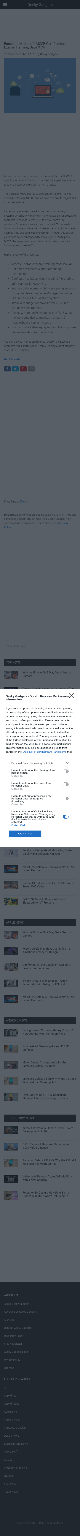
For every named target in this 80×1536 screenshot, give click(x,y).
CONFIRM (25, 833)
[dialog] (40, 768)
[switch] (66, 771)
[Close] (72, 696)
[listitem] (40, 763)
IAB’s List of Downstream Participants (44, 751)
